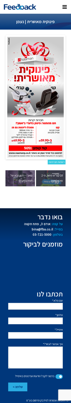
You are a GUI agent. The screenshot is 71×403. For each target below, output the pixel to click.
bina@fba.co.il (47, 229)
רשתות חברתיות (56, 162)
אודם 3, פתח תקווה (43, 224)
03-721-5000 (48, 234)
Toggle (59, 376)
